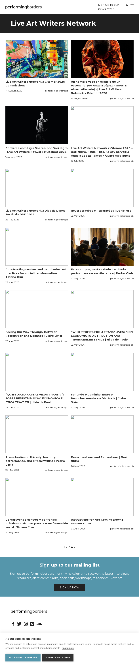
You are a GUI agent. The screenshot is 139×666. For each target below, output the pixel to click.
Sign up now (69, 587)
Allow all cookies (23, 657)
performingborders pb (56, 90)
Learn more (68, 648)
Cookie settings (58, 657)
